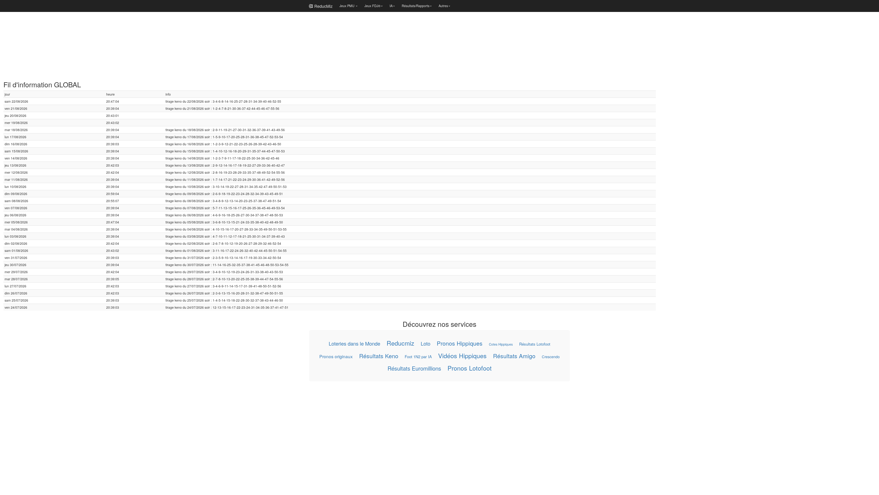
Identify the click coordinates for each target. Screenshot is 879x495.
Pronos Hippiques (460, 343)
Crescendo (551, 356)
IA (391, 5)
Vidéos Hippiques (462, 355)
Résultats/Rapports (415, 5)
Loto (425, 343)
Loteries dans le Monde (354, 343)
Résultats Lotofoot (534, 344)
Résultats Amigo (514, 356)
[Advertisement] (140, 44)
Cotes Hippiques (501, 344)
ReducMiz (323, 6)
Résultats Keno (378, 356)
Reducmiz (400, 343)
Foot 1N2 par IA (418, 356)
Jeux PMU (347, 5)
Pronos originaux (336, 356)
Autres (443, 5)
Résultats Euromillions (414, 368)
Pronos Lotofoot (470, 368)
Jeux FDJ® (372, 5)
